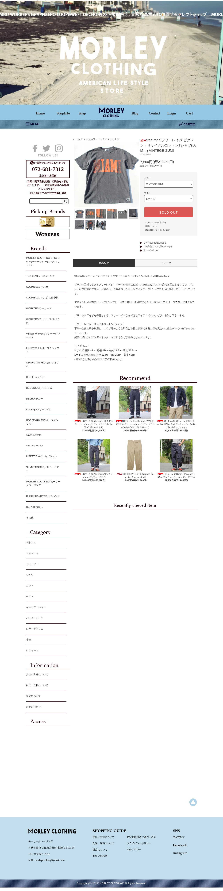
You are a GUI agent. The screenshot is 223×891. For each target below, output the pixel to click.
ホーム (76, 139)
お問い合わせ (33, 706)
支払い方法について (37, 674)
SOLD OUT (168, 212)
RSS (129, 849)
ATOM (137, 849)
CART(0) (189, 124)
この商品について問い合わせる (158, 246)
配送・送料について (37, 685)
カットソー (115, 139)
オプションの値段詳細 (155, 222)
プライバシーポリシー (139, 843)
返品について (151, 226)
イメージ (166, 263)
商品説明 (104, 263)
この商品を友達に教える (154, 242)
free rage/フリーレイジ (95, 139)
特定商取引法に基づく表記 (157, 230)
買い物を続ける (150, 250)
